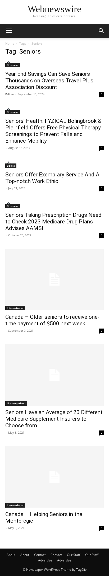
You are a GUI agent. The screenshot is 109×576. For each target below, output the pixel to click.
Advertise (45, 560)
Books (11, 165)
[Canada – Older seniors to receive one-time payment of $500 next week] (54, 279)
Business (12, 65)
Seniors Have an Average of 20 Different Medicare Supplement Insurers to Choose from (54, 419)
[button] (9, 31)
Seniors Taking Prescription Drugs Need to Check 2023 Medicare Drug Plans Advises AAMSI (53, 221)
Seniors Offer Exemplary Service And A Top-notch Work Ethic (52, 177)
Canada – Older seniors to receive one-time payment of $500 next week (52, 320)
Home (9, 43)
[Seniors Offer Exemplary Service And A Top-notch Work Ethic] (54, 164)
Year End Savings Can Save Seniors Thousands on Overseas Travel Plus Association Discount (49, 80)
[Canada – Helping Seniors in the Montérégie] (54, 477)
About (11, 554)
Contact (40, 554)
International (15, 308)
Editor (9, 94)
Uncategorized (16, 403)
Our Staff (73, 554)
